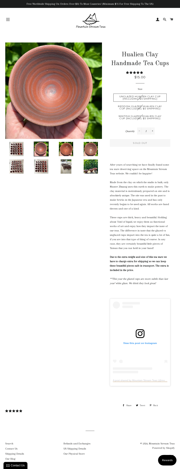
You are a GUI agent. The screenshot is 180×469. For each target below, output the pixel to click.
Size (140, 89)
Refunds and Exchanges (77, 443)
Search (9, 443)
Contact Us (11, 448)
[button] (135, 72)
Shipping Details (14, 453)
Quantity (130, 131)
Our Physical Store (74, 453)
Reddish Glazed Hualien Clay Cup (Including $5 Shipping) (140, 107)
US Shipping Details (74, 448)
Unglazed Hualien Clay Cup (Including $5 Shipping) (140, 97)
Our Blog (10, 458)
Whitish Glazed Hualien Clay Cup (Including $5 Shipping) (140, 117)
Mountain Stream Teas (162, 443)
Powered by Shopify (163, 448)
